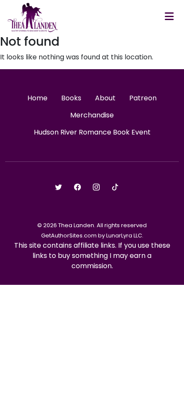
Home (37, 98)
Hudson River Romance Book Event (92, 132)
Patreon (143, 98)
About (105, 98)
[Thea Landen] (33, 17)
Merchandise (92, 115)
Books (71, 98)
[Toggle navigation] (169, 17)
